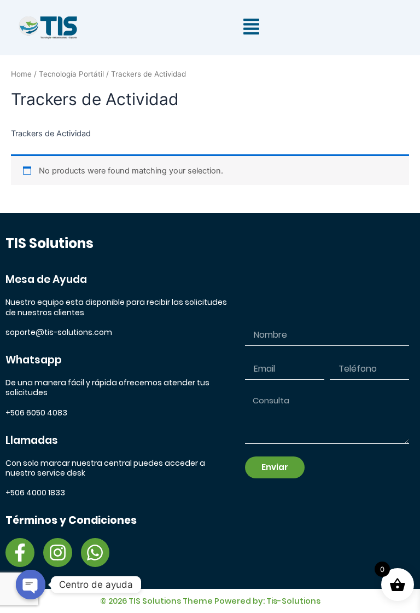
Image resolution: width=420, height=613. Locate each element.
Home (21, 74)
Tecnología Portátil (71, 74)
